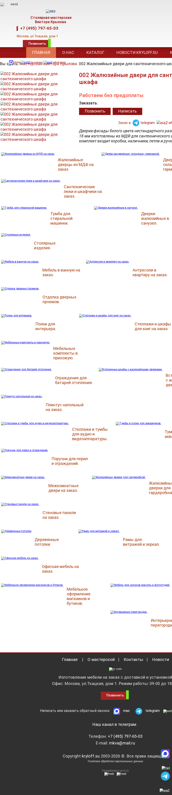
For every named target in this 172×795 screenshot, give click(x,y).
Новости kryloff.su (137, 52)
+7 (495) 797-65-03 (38, 28)
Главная (41, 52)
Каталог (95, 52)
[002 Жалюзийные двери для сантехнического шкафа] (37, 87)
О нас (68, 52)
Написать (127, 111)
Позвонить (37, 44)
